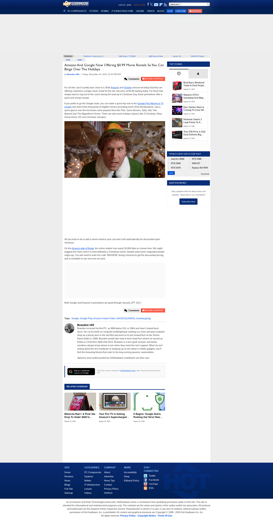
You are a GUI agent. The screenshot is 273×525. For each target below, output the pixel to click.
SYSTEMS (93, 11)
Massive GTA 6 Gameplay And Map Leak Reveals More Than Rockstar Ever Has (193, 96)
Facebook (154, 480)
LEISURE (140, 11)
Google (127, 87)
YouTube (153, 484)
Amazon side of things (83, 248)
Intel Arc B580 (177, 159)
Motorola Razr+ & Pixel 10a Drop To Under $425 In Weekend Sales (79, 416)
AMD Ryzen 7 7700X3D (127, 56)
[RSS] (165, 5)
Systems (88, 476)
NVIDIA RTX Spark (197, 56)
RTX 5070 (176, 167)
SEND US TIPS (140, 5)
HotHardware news (128, 370)
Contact (108, 485)
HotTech (108, 493)
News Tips (109, 480)
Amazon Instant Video (104, 318)
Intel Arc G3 (177, 56)
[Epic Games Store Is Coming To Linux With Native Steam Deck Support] (177, 110)
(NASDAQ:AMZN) (126, 318)
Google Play (86, 318)
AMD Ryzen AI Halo (156, 56)
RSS (151, 488)
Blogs (67, 485)
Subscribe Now (188, 201)
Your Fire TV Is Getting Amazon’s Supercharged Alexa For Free (113, 416)
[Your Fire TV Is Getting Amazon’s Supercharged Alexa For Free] (115, 402)
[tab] (179, 73)
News (80, 60)
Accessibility (130, 472)
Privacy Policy (111, 489)
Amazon (115, 87)
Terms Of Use (165, 515)
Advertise (109, 476)
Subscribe (180, 11)
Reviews (68, 476)
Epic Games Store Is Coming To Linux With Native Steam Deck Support (194, 109)
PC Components (92, 472)
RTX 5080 (196, 159)
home (68, 60)
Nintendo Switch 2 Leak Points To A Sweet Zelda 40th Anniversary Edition (193, 121)
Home (67, 472)
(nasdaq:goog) (143, 318)
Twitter (152, 476)
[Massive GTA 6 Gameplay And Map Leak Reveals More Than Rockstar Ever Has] (177, 98)
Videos (87, 493)
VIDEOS (151, 11)
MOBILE (105, 11)
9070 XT (196, 163)
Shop (170, 11)
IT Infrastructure (92, 485)
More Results (205, 174)
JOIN (129, 5)
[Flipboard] (161, 5)
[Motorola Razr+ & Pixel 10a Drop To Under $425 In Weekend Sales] (80, 402)
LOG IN (122, 5)
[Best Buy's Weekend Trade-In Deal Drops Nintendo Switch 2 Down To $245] (177, 85)
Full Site (68, 489)
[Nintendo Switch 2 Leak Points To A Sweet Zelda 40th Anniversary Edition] (177, 122)
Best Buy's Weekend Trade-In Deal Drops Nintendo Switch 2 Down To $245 (193, 84)
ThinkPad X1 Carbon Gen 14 (93, 56)
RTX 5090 (176, 163)
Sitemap (68, 493)
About (107, 472)
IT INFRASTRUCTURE (122, 11)
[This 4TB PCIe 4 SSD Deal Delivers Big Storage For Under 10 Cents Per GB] (177, 134)
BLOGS (160, 11)
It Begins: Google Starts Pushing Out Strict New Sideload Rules (147, 416)
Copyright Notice (146, 515)
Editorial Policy (131, 480)
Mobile (87, 480)
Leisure (88, 489)
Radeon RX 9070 (200, 167)
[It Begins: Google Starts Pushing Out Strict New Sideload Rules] (149, 402)
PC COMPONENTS (77, 11)
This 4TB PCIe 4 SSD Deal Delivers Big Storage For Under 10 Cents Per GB (194, 133)
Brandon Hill (85, 325)
